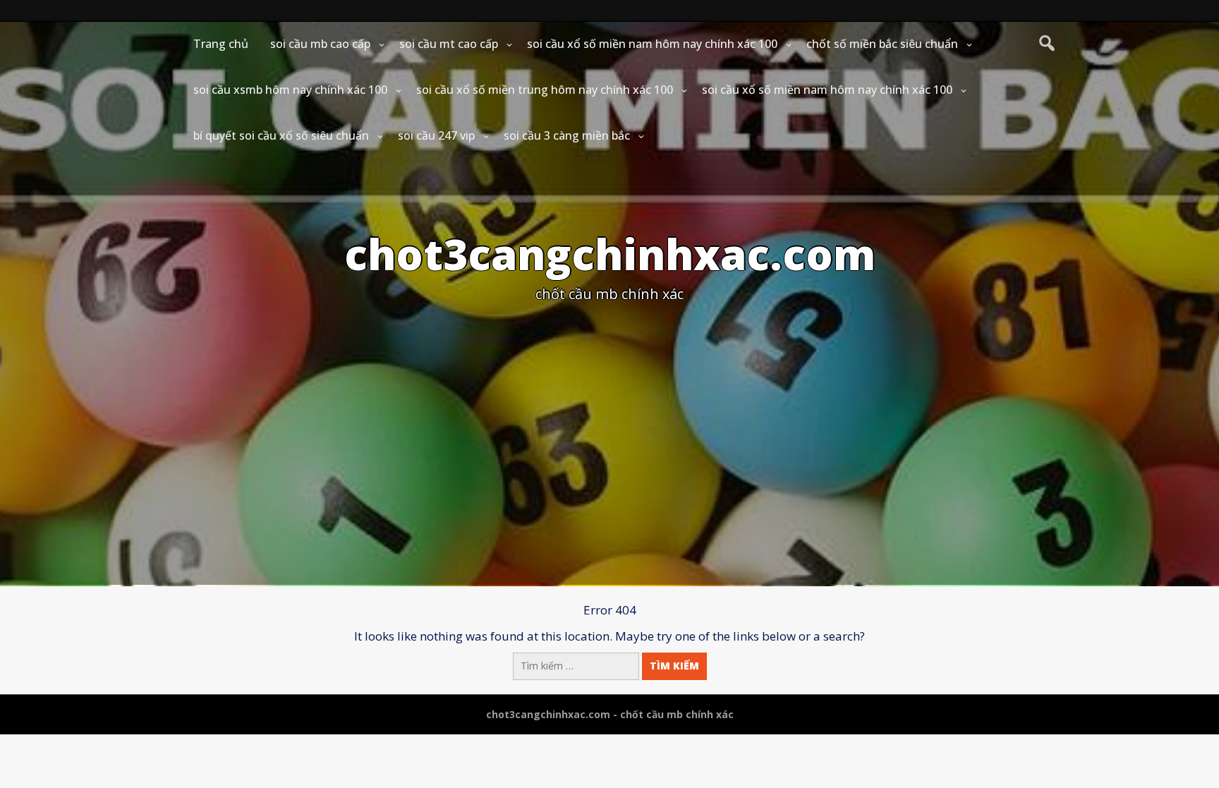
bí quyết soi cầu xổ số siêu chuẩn (281, 135)
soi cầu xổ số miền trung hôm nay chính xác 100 (544, 89)
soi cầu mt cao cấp (448, 43)
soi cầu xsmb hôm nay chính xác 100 (290, 89)
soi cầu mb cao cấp (320, 43)
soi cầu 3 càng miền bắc (567, 135)
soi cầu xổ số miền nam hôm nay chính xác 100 (652, 43)
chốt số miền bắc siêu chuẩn (882, 43)
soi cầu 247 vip (436, 135)
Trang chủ (220, 43)
